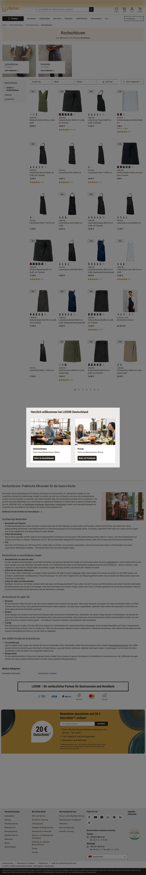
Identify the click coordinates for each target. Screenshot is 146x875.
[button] (51, 440)
